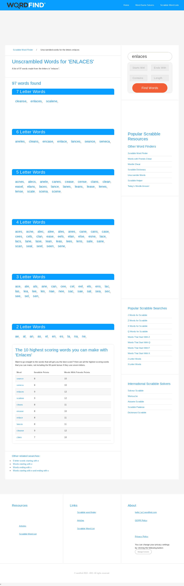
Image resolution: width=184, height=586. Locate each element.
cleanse (20, 101)
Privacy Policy (141, 536)
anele (44, 181)
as (39, 336)
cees (18, 236)
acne (29, 231)
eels (61, 236)
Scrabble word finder (86, 512)
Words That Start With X (139, 353)
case (105, 231)
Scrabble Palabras (136, 407)
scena (43, 191)
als (35, 286)
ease (49, 236)
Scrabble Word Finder (138, 153)
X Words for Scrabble (137, 326)
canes (56, 181)
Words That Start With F (139, 348)
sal (89, 291)
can (53, 286)
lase (38, 241)
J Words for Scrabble (137, 315)
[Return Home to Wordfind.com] (25, 8)
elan (71, 236)
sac (70, 291)
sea (98, 291)
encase (48, 141)
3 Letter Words (134, 364)
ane (44, 286)
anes (71, 231)
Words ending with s (22, 467)
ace (17, 286)
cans (94, 231)
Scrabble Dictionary (137, 169)
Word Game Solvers (144, 5)
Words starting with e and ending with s (31, 470)
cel (72, 286)
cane (82, 231)
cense (82, 181)
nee (61, 291)
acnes (19, 181)
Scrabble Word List (28, 534)
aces (18, 231)
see (17, 296)
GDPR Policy (141, 520)
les (43, 291)
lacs (18, 241)
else (81, 236)
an (31, 336)
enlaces (36, 101)
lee (34, 291)
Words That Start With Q (139, 342)
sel (27, 296)
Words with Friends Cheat (140, 159)
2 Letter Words (134, 359)
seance (90, 141)
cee (63, 286)
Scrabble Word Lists (169, 5)
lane (28, 241)
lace (103, 236)
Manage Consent (143, 552)
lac (107, 286)
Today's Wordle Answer (138, 186)
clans (94, 181)
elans (31, 186)
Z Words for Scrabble (137, 320)
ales (61, 231)
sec (107, 291)
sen (35, 296)
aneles (20, 141)
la (68, 336)
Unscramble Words (137, 175)
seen (50, 246)
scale (31, 191)
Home (126, 5)
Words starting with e (22, 464)
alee (51, 231)
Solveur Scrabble (136, 390)
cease (69, 181)
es (61, 336)
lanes (67, 186)
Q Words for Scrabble (138, 331)
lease (91, 186)
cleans (33, 141)
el (46, 336)
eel (80, 286)
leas (59, 241)
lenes (103, 186)
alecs (32, 181)
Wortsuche (133, 396)
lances (75, 141)
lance (55, 186)
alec (41, 231)
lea (26, 291)
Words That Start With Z (139, 337)
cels (29, 236)
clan (39, 236)
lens (79, 241)
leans (79, 186)
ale (27, 286)
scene (56, 191)
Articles (22, 526)
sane (100, 241)
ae (17, 336)
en (54, 336)
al (24, 336)
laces (43, 186)
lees (69, 241)
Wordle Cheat (134, 164)
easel (19, 186)
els (89, 286)
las (17, 291)
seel (39, 246)
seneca (104, 141)
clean (106, 181)
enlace (62, 141)
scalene (51, 101)
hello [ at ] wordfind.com (146, 512)
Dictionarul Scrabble (137, 412)
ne (84, 336)
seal (29, 246)
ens (98, 286)
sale (90, 241)
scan (18, 246)
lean (49, 241)
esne (92, 236)
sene (61, 246)
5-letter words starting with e (26, 461)
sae (80, 291)
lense (19, 191)
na (76, 336)
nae (51, 291)
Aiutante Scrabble (136, 401)
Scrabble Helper (135, 180)
